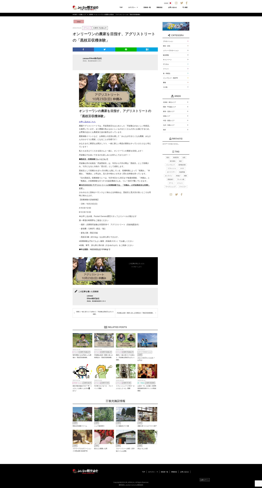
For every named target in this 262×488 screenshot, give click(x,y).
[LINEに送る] (126, 49)
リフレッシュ (172, 168)
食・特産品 (166, 73)
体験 (185, 176)
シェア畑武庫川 (99, 426)
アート (171, 183)
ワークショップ (170, 186)
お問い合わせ (172, 7)
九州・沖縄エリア (168, 125)
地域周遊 (182, 172)
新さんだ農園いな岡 (100, 448)
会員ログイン (204, 480)
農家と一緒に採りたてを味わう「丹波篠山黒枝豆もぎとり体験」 (95, 313)
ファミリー (182, 186)
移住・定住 (166, 46)
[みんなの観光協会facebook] (186, 3)
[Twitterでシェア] (104, 49)
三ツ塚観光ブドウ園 (122, 426)
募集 (164, 82)
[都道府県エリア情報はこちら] (176, 26)
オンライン (168, 176)
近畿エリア (166, 116)
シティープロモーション (171, 50)
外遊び (178, 176)
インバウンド (170, 165)
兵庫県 (95, 28)
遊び (180, 161)
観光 (168, 157)
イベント (86, 28)
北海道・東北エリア (169, 102)
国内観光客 (182, 165)
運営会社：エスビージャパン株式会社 (131, 485)
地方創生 (173, 161)
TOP (121, 7)
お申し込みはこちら (87, 122)
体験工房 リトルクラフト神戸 (147, 426)
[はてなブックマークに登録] (147, 49)
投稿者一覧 (147, 7)
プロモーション (168, 41)
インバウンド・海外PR (170, 78)
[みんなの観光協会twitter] (181, 3)
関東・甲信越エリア (169, 107)
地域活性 (176, 157)
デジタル (166, 64)
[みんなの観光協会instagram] (176, 3)
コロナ (182, 168)
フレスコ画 (180, 179)
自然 (183, 157)
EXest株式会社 (95, 58)
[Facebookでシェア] (83, 49)
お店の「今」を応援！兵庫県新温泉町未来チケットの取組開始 (147, 388)
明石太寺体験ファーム (80, 426)
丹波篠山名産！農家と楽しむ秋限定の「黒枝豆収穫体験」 (135, 313)
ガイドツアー (171, 172)
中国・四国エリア (168, 120)
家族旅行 (170, 179)
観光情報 (166, 55)
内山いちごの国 (143, 448)
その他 (165, 87)
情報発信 (159, 7)
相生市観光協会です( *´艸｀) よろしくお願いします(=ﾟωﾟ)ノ (82, 388)
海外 (164, 130)
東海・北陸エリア (168, 111)
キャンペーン (167, 59)
